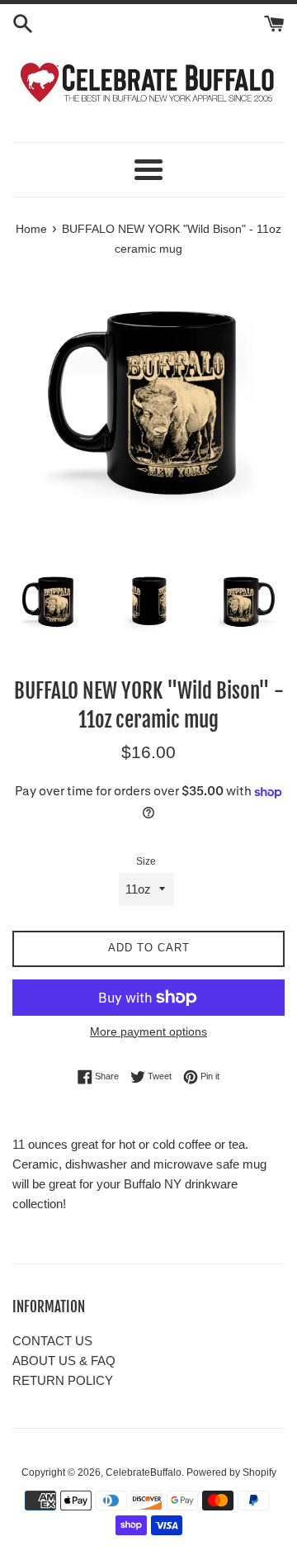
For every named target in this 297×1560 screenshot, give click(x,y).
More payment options (148, 1031)
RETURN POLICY (62, 1380)
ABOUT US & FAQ (64, 1361)
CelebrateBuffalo (144, 1472)
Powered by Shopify (231, 1472)
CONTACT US (52, 1341)
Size (146, 861)
